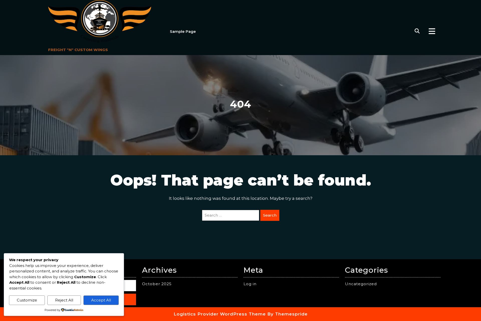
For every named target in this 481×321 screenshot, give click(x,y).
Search (270, 215)
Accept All (101, 300)
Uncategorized (361, 283)
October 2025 (157, 283)
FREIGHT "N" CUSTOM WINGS (78, 49)
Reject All (64, 300)
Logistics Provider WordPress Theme (220, 313)
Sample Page (183, 31)
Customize (27, 300)
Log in (250, 283)
